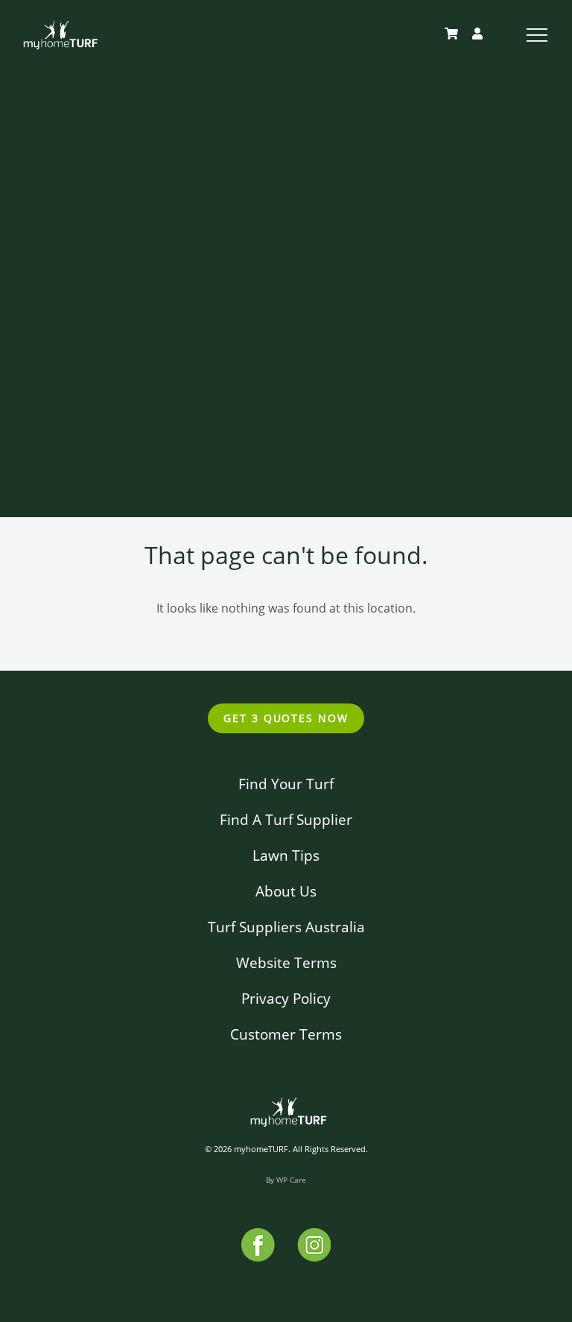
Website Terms (286, 962)
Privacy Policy (286, 998)
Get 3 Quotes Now (286, 718)
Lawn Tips (286, 855)
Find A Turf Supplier (286, 819)
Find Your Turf (286, 784)
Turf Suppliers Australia (286, 927)
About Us (286, 891)
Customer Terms (286, 1034)
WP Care (291, 1179)
